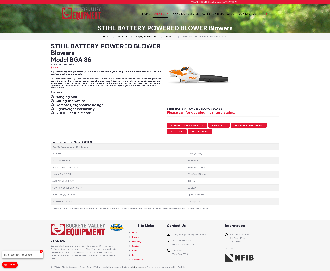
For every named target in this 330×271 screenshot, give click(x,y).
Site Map (127, 267)
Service (193, 14)
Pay (133, 255)
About (231, 14)
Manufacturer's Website (187, 125)
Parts (205, 14)
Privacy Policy (86, 267)
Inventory (160, 14)
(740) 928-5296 (180, 254)
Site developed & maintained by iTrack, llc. (166, 267)
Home (146, 14)
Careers (219, 14)
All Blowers (200, 132)
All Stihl (177, 132)
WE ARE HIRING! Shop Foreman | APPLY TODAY (202, 2)
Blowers (170, 36)
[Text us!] (10, 265)
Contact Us (247, 14)
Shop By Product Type (146, 36)
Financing (178, 14)
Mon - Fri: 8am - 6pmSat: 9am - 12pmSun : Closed (239, 238)
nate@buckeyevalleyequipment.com (189, 234)
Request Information (249, 125)
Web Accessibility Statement (108, 267)
